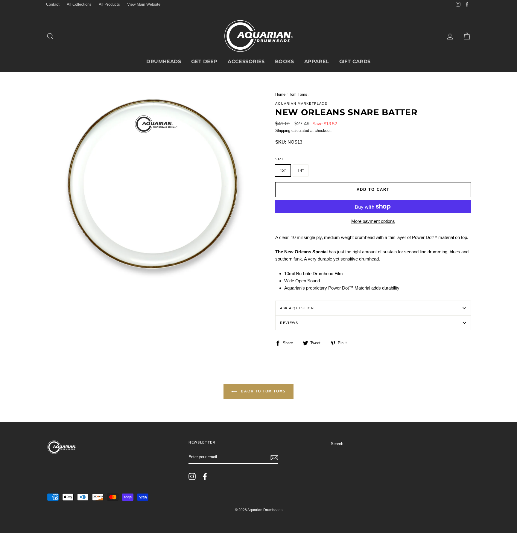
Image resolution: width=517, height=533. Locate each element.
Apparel (316, 61)
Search (337, 443)
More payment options (373, 221)
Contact (53, 4)
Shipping (282, 130)
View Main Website (143, 4)
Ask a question (297, 308)
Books (284, 61)
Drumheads (163, 61)
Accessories (246, 61)
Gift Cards (355, 61)
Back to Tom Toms (263, 391)
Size (280, 159)
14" (300, 170)
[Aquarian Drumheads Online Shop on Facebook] (205, 476)
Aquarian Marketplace (301, 103)
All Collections (79, 4)
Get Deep (204, 61)
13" (283, 170)
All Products (109, 4)
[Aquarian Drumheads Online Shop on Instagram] (192, 476)
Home (280, 94)
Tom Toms (298, 94)
